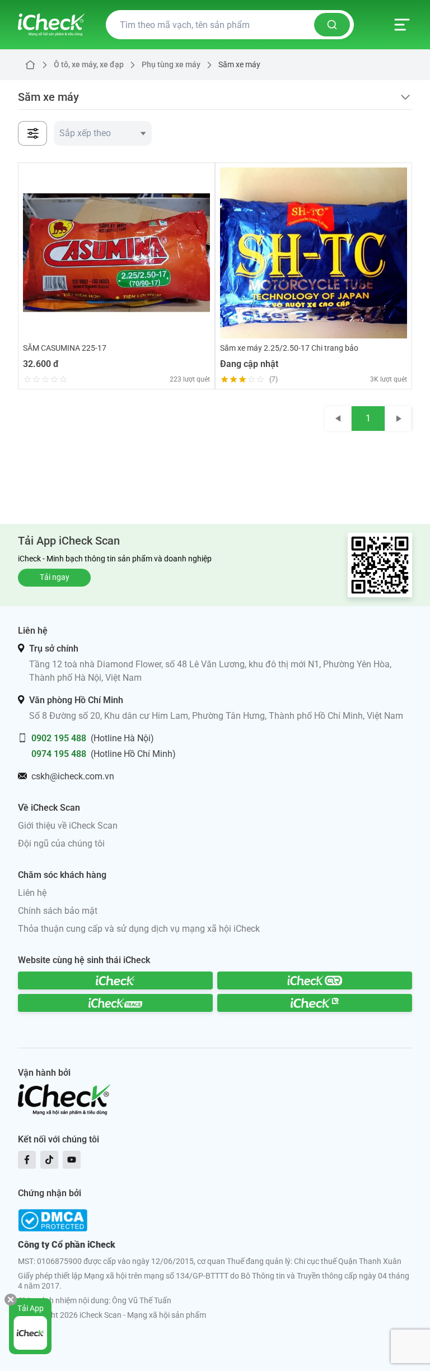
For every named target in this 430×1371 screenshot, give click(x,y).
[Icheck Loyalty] (314, 1003)
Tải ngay (54, 577)
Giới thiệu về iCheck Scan (68, 825)
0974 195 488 (58, 754)
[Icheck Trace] (115, 1003)
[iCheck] (115, 980)
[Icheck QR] (314, 980)
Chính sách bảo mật (57, 910)
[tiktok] (49, 1160)
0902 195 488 (58, 738)
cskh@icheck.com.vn (72, 776)
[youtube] (72, 1160)
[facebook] (27, 1160)
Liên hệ (32, 892)
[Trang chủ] (51, 24)
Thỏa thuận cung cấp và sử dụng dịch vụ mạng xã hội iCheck (139, 928)
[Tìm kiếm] (332, 24)
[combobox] (103, 133)
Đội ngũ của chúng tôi (61, 843)
